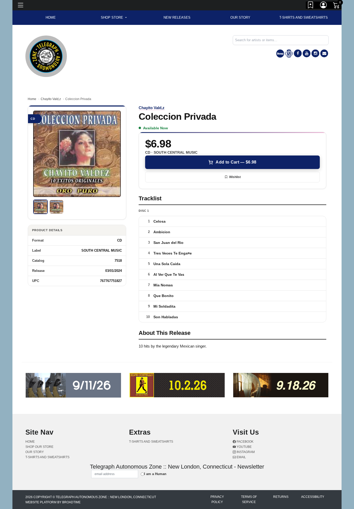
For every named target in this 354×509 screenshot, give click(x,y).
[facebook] (297, 53)
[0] (337, 6)
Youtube (244, 447)
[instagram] (315, 53)
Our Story (240, 17)
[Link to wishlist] (310, 6)
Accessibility (312, 497)
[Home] (46, 56)
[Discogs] (280, 53)
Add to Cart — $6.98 (236, 162)
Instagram (245, 452)
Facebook (244, 441)
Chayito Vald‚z (51, 99)
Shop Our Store (39, 447)
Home (32, 99)
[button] (114, 17)
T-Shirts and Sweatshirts (303, 17)
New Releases (177, 17)
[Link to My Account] (323, 6)
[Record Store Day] (289, 53)
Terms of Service (249, 499)
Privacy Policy (217, 499)
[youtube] (306, 53)
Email (241, 457)
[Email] (324, 53)
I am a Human (155, 474)
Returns (280, 497)
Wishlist (235, 177)
